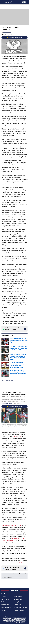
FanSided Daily (18, 599)
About (3, 594)
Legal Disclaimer (6, 607)
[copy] (11, 35)
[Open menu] (2, 2)
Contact (3, 596)
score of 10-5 (17, 436)
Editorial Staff (7, 32)
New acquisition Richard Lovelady (11, 525)
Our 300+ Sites (18, 596)
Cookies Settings (19, 610)
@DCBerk (19, 563)
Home (2, 380)
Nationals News (9, 380)
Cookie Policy (17, 604)
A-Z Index (4, 610)
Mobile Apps (5, 599)
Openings (16, 594)
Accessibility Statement (21, 607)
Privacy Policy (18, 602)
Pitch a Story (5, 602)
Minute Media (8, 613)
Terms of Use (5, 604)
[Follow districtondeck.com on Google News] (25, 329)
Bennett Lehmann (8, 403)
